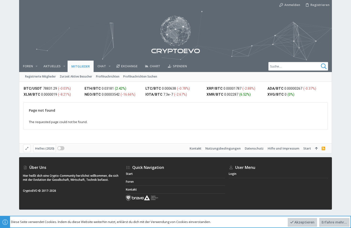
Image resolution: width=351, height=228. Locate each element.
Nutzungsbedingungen (223, 148)
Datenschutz (254, 148)
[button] (36, 66)
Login (232, 174)
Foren (130, 182)
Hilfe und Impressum (283, 148)
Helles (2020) (44, 148)
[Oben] (316, 148)
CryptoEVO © (32, 191)
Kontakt (195, 148)
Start (307, 148)
